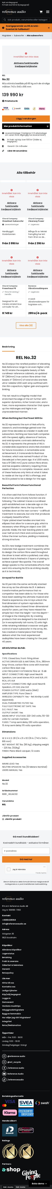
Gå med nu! (26, 859)
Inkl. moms (8, 1187)
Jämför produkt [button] (13, 819)
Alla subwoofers (35, 35)
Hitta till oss (8, 983)
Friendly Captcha (41, 873)
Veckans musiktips (11, 1006)
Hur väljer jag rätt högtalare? (16, 1017)
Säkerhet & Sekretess (12, 965)
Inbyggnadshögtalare (13, 1010)
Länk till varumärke (17, 151)
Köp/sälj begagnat (11, 994)
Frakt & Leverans (10, 961)
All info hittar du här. (14, 648)
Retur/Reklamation (11, 1025)
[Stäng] (48, 27)
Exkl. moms (20, 1187)
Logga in (6, 998)
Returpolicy (7, 973)
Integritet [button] (7, 1021)
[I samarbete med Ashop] (11, 1174)
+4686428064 (9, 920)
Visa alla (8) (26, 325)
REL (4, 804)
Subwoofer (19, 35)
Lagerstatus (8, 953)
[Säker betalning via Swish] (42, 1103)
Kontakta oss (8, 986)
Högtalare (6, 35)
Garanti (6, 969)
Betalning (7, 957)
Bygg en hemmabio (11, 1013)
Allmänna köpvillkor (11, 949)
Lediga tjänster (9, 990)
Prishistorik (11, 101)
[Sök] (4, 20)
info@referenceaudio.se (14, 923)
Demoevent (8, 1002)
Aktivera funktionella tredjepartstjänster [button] (26, 65)
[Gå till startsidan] (14, 12)
